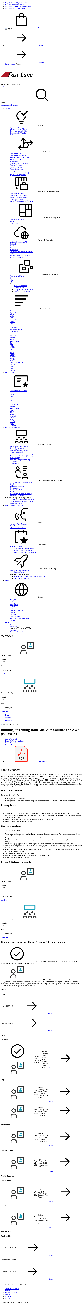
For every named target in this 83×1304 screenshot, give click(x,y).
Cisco (11, 324)
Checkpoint (13, 327)
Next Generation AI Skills (18, 131)
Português (41, 62)
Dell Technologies (16, 329)
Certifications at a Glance (18, 391)
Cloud (12, 246)
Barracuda (13, 320)
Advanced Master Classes (18, 129)
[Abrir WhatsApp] (77, 1298)
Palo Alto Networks (16, 362)
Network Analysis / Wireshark (20, 255)
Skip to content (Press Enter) (15, 8)
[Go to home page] (17, 82)
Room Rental (14, 462)
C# (11, 278)
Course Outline (10, 745)
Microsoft (13, 357)
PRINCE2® (14, 223)
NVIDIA (13, 360)
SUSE (12, 368)
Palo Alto (13, 418)
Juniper (12, 355)
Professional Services (12, 427)
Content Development (17, 448)
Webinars (13, 630)
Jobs (11, 609)
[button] (19, 64)
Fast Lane (13, 335)
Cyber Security (15, 248)
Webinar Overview (16, 546)
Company (8, 580)
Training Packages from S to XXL (21, 571)
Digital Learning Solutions (19, 446)
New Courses (14, 161)
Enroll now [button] (5, 674)
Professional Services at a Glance (21, 482)
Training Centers (15, 171)
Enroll (50, 1013)
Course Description (11, 739)
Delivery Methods (16, 167)
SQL (11, 282)
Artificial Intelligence (17, 486)
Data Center (14, 250)
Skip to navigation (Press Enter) (16, 3)
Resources (8, 622)
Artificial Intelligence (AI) (18, 242)
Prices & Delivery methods (14, 741)
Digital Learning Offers (18, 175)
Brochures (13, 626)
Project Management (17, 199)
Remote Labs (14, 463)
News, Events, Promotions (14, 505)
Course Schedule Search (9, 105)
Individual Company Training (20, 460)
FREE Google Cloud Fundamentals (22, 550)
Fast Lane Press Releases (18, 524)
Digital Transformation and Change (22, 201)
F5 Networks (14, 404)
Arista (12, 314)
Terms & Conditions (16, 610)
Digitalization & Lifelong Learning (21, 456)
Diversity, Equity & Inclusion (20, 618)
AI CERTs (13, 310)
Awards (12, 607)
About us (13, 599)
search (3, 103)
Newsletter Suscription (17, 632)
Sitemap (8, 1296)
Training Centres (15, 603)
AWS (11, 318)
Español (40, 45)
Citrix (11, 326)
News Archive (14, 526)
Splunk (12, 366)
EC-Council (14, 331)
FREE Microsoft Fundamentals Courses (23, 552)
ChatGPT (13, 244)
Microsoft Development (22, 291)
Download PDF (43, 761)
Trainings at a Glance (17, 193)
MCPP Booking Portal (21, 578)
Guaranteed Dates (16, 159)
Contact (3, 86)
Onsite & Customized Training (20, 157)
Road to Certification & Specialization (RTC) (29, 576)
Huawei (12, 343)
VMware (13, 370)
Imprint (7, 1291)
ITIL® (12, 221)
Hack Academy (15, 135)
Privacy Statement (11, 1293)
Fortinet (12, 337)
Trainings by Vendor (16, 153)
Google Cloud (14, 341)
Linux (12, 254)
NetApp (12, 359)
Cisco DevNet (19, 288)
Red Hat (12, 364)
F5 (10, 333)
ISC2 (11, 351)
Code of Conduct (15, 616)
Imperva (12, 349)
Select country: (10, 64)
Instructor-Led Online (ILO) (19, 173)
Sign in (7, 1298)
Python (12, 280)
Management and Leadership (19, 195)
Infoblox (12, 347)
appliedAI (13, 312)
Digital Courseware (16, 169)
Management (14, 605)
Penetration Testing (16, 503)
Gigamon (13, 339)
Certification (9, 372)
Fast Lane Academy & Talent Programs (23, 454)
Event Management (16, 452)
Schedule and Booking (13, 743)
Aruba (12, 316)
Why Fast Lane (15, 601)
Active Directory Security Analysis (21, 501)
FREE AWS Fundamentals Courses (22, 548)
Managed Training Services (19, 450)
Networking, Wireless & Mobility (21, 494)
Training (8, 108)
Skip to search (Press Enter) (14, 4)
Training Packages (16, 165)
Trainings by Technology (18, 155)
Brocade (12, 322)
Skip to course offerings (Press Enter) (18, 6)
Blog (11, 624)
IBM (11, 345)
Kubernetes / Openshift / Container (21, 252)
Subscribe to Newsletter (18, 528)
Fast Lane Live (15, 127)
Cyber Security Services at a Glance (22, 499)
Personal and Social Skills (18, 197)
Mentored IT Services (17, 496)
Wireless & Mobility (16, 257)
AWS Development (20, 286)
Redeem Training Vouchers (19, 163)
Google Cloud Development (23, 290)
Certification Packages (17, 573)
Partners (12, 612)
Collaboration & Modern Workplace (22, 490)
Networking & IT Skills (18, 133)
